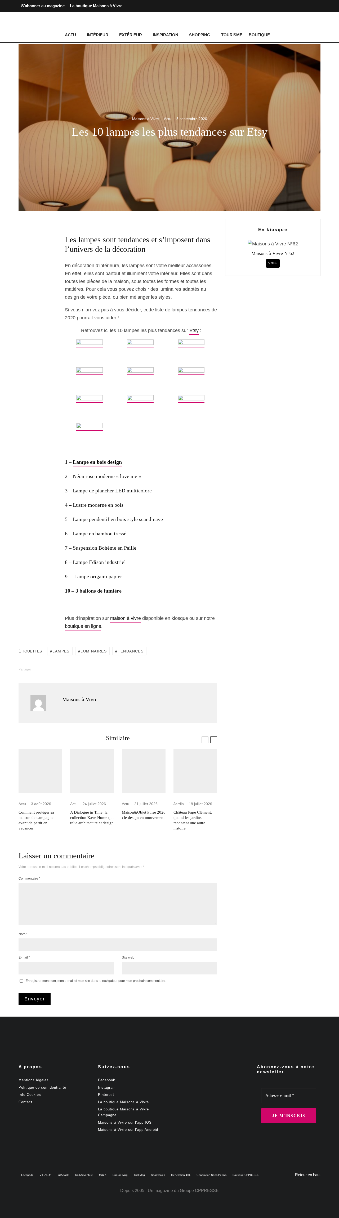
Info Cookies (30, 1095)
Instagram (107, 1087)
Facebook (106, 1080)
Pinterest (106, 1095)
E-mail (24, 957)
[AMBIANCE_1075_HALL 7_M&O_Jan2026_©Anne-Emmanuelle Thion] (144, 771)
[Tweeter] (36, 252)
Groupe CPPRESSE (199, 1190)
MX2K (102, 1174)
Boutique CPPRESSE (246, 1174)
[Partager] (36, 242)
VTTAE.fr (45, 1174)
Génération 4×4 (180, 1174)
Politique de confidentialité (42, 1087)
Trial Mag (139, 1174)
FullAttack (63, 1174)
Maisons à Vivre (145, 119)
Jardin (178, 804)
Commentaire (29, 878)
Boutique (259, 35)
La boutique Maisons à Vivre (96, 5)
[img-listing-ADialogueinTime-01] (92, 771)
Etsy (194, 330)
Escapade (27, 1174)
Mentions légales (34, 1080)
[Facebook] (299, 6)
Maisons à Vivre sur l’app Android (128, 1130)
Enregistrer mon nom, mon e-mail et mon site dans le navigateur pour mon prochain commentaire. (96, 981)
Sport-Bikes (158, 1174)
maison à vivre (125, 618)
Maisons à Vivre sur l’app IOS (125, 1122)
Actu (70, 35)
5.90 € (272, 263)
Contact (25, 1102)
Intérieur (97, 35)
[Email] (36, 282)
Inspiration (165, 35)
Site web (128, 957)
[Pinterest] (316, 6)
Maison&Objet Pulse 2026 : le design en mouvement (144, 815)
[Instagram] (308, 6)
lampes (60, 651)
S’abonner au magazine (43, 5)
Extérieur (130, 35)
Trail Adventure (84, 1174)
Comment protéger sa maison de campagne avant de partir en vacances (36, 820)
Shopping (199, 35)
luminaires (94, 651)
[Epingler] (36, 262)
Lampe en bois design (97, 462)
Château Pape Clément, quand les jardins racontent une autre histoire (192, 820)
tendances (131, 651)
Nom (23, 934)
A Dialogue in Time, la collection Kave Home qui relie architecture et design (92, 817)
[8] (195, 771)
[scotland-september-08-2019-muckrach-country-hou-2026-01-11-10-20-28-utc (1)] (40, 771)
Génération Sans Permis (211, 1174)
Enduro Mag (120, 1174)
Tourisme (231, 35)
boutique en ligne (83, 626)
